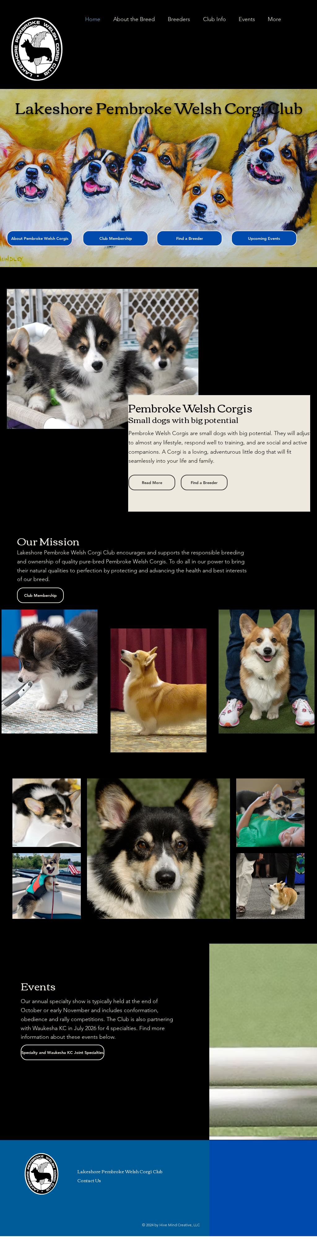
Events (38, 985)
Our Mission (48, 540)
